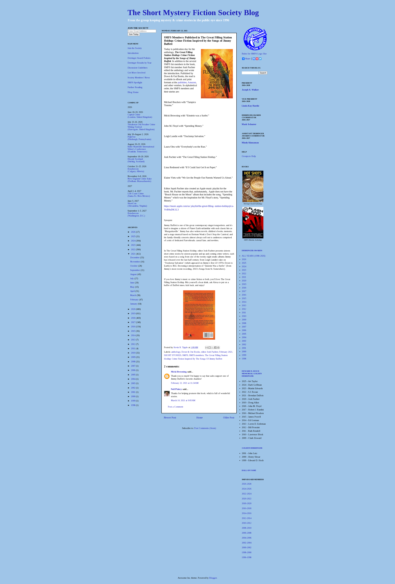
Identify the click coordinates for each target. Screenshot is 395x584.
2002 (133, 388)
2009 (133, 357)
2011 (133, 348)
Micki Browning (179, 372)
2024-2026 (246, 489)
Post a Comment (175, 407)
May (132, 287)
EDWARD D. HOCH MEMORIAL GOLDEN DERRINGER (252, 373)
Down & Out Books (190, 352)
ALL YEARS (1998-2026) (253, 256)
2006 (133, 370)
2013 (133, 340)
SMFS (185, 355)
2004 (133, 379)
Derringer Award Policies (139, 58)
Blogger (213, 578)
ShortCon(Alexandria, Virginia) (137, 204)
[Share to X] (212, 347)
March (133, 295)
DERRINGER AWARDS (252, 250)
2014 (133, 335)
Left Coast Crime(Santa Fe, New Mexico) (139, 194)
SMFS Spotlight (135, 82)
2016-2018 (246, 508)
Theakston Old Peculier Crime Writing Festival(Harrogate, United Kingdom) (141, 127)
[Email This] (206, 347)
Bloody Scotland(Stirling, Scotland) (136, 160)
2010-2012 (246, 523)
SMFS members (196, 355)
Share (247, 59)
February (134, 299)
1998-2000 (246, 552)
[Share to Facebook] (215, 347)
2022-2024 (246, 494)
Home (199, 417)
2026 (133, 232)
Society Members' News (139, 77)
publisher (182, 82)
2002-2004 (246, 543)
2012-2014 (246, 518)
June (132, 283)
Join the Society (135, 48)
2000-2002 (246, 547)
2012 (133, 344)
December (135, 257)
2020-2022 (246, 499)
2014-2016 (246, 513)
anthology (175, 352)
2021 (133, 254)
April (132, 291)
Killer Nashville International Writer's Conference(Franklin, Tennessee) (141, 149)
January (134, 304)
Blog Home (133, 92)
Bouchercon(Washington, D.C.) (136, 214)
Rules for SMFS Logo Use (254, 54)
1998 (133, 405)
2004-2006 (246, 538)
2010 (133, 353)
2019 (133, 313)
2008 (133, 361)
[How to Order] (252, 201)
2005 (133, 375)
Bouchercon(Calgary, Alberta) (136, 170)
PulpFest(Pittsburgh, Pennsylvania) (139, 138)
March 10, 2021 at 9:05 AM (183, 400)
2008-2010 (246, 528)
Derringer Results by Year (140, 63)
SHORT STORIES (172, 355)
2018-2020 (246, 503)
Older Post (228, 417)
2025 (133, 236)
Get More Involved (136, 73)
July (132, 278)
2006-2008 (246, 533)
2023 (133, 245)
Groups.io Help (249, 156)
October (134, 266)
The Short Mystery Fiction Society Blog (193, 12)
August (133, 274)
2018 (133, 318)
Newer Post (170, 417)
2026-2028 (246, 484)
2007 (133, 366)
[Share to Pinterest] (218, 347)
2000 (133, 396)
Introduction (133, 53)
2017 (133, 322)
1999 (133, 401)
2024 (133, 241)
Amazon (192, 82)
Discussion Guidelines (138, 68)
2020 (133, 309)
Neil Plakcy (176, 389)
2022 (133, 249)
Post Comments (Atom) (205, 428)
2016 (133, 326)
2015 (133, 331)
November (135, 262)
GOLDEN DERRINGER (252, 448)
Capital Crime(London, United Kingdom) (140, 115)
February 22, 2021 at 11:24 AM (185, 383)
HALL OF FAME (249, 470)
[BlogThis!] (209, 347)
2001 (133, 392)
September (135, 270)
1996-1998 (246, 557)
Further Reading (135, 87)
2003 (133, 383)
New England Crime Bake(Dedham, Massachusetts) (140, 180)
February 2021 (225, 352)
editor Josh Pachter (209, 352)
